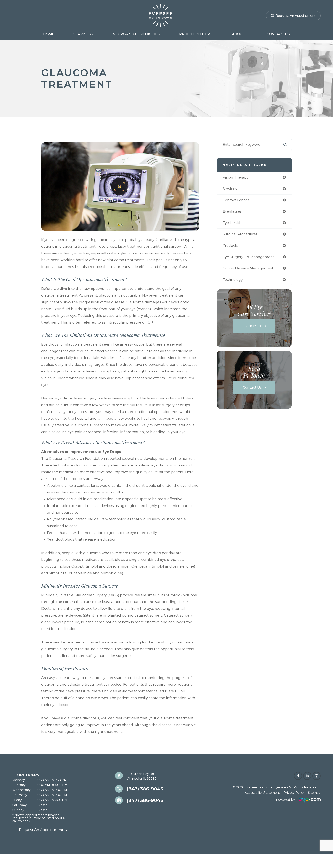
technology (233, 280)
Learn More (252, 326)
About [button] (238, 34)
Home (48, 34)
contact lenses (236, 200)
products (230, 245)
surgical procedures (240, 234)
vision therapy (235, 177)
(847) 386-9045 (145, 788)
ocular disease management (248, 268)
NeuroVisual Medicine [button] (135, 34)
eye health (232, 223)
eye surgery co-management (248, 257)
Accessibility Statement (262, 792)
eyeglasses (232, 211)
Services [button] (82, 34)
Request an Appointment (41, 830)
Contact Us (278, 34)
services (230, 189)
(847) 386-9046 (145, 800)
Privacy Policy (294, 792)
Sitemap (314, 792)
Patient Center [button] (194, 34)
